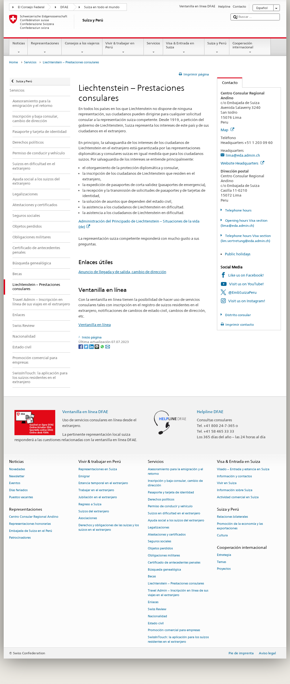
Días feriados (18, 490)
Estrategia (224, 555)
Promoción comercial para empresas (174, 630)
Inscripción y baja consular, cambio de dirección (175, 483)
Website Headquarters (240, 163)
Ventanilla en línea (94, 324)
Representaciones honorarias (30, 524)
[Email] (107, 346)
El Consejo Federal (31, 7)
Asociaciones (87, 518)
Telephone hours (237, 210)
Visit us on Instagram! (246, 301)
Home (13, 62)
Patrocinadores (20, 538)
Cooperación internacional (243, 45)
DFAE (64, 7)
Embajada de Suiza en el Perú (30, 531)
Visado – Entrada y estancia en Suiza (243, 469)
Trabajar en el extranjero (96, 490)
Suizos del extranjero (93, 511)
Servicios (153, 43)
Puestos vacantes (21, 497)
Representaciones (45, 43)
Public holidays (237, 254)
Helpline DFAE (210, 411)
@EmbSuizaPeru (242, 292)
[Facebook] (81, 346)
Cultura (222, 535)
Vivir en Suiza (226, 483)
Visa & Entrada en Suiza (180, 45)
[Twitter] (86, 346)
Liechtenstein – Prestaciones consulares (176, 584)
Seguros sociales (159, 541)
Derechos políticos (161, 499)
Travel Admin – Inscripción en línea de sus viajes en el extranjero (178, 593)
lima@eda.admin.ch (243, 155)
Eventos (14, 483)
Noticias (18, 43)
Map (225, 130)
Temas (221, 562)
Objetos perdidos (160, 549)
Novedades (17, 469)
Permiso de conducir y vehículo (170, 506)
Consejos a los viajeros (82, 43)
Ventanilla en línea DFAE (85, 411)
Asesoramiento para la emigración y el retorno (175, 471)
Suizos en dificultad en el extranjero (174, 513)
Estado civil (156, 623)
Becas (152, 577)
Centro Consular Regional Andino (33, 517)
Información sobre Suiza (234, 490)
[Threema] (97, 346)
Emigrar (84, 476)
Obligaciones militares (164, 555)
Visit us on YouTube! (246, 284)
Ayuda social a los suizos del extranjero (176, 520)
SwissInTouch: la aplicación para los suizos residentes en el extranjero (178, 640)
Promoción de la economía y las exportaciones (240, 526)
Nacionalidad (157, 616)
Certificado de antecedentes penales (174, 562)
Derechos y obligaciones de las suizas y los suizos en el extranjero (108, 528)
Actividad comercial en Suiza (238, 497)
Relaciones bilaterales (232, 517)
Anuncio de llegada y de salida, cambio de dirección (122, 271)
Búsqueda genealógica (164, 569)
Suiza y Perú (216, 43)
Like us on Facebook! (246, 275)
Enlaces (153, 602)
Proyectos (224, 569)
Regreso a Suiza (89, 504)
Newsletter (16, 476)
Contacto (227, 82)
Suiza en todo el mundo (102, 7)
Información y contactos (234, 476)
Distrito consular (237, 315)
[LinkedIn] (92, 346)
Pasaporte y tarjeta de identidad (171, 492)
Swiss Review (157, 609)
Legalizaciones (158, 527)
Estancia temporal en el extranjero (103, 483)
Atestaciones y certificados (166, 534)
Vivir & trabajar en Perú (119, 45)
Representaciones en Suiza (97, 469)
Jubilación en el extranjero (97, 497)
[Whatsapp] (102, 346)
